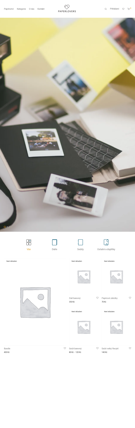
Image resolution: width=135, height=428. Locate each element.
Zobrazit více (8, 352)
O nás (31, 9)
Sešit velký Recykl (110, 348)
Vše (29, 249)
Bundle (7, 348)
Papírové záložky (110, 298)
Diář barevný (75, 298)
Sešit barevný (75, 348)
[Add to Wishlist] (65, 348)
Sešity (80, 249)
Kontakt (40, 9)
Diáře (54, 249)
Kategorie (21, 9)
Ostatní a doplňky (106, 249)
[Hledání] (105, 9)
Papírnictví (9, 9)
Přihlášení (114, 9)
